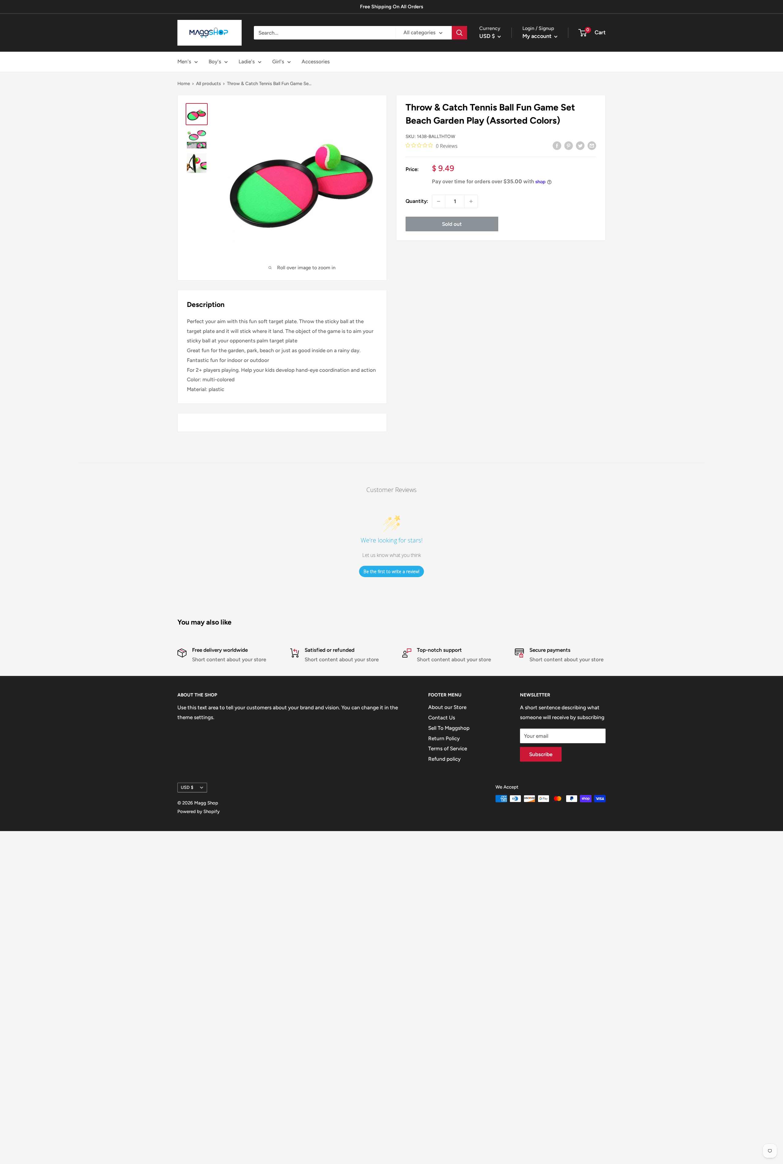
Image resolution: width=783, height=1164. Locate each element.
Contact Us (441, 717)
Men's (184, 61)
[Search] (459, 32)
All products (208, 83)
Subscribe (540, 754)
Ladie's (247, 61)
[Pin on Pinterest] (568, 145)
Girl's (278, 61)
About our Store (447, 707)
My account (537, 36)
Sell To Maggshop (448, 728)
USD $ (187, 787)
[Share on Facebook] (557, 145)
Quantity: (417, 201)
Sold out (452, 224)
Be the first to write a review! (391, 571)
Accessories (316, 61)
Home (183, 83)
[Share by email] (592, 145)
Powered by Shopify (198, 811)
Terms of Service (447, 748)
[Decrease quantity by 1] (438, 201)
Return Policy (444, 738)
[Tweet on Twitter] (580, 145)
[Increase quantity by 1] (471, 201)
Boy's (215, 61)
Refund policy (444, 759)
